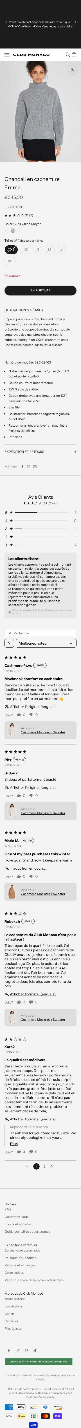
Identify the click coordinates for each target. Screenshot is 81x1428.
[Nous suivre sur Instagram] (28, 466)
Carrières (11, 1321)
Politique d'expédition (20, 1258)
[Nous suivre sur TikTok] (35, 1350)
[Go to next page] (53, 1166)
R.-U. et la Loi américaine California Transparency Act (40, 1393)
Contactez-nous (17, 1217)
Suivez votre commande (22, 1250)
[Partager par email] (35, 466)
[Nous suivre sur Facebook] (9, 1350)
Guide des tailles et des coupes (27, 1232)
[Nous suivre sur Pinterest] (26, 1350)
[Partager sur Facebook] (22, 466)
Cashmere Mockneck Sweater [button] (43, 732)
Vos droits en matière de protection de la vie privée (38, 1361)
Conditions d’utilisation (58, 1389)
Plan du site (13, 1329)
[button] (14, 215)
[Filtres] (9, 643)
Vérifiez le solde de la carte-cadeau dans (34, 1280)
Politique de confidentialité (24, 1389)
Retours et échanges (20, 1265)
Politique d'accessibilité (40, 1397)
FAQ (8, 1209)
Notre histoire (15, 1299)
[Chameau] (19, 230)
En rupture (40, 290)
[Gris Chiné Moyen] (13, 230)
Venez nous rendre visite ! (58, 26)
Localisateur (13, 1306)
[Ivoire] (7, 230)
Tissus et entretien (18, 1224)
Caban (9, 1314)
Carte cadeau (14, 1273)
